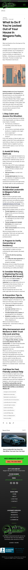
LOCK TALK (14, 499)
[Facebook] (11, 483)
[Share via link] (13, 423)
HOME (14, 494)
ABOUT (14, 496)
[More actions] (24, 18)
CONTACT (14, 501)
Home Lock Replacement (9, 415)
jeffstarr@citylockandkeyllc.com (14, 480)
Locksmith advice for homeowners (11, 399)
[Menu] (24, 5)
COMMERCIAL (14, 519)
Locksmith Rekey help (8, 413)
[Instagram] (14, 483)
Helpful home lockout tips (9, 394)
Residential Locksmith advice (10, 397)
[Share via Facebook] (3, 423)
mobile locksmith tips (8, 407)
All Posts (3, 10)
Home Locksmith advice (9, 410)
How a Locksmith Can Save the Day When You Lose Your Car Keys (14, 450)
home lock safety (7, 418)
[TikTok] (17, 483)
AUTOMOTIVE (14, 517)
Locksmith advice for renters (10, 402)
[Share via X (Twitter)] (6, 423)
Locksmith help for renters (9, 405)
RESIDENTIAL (14, 515)
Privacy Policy (20, 558)
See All (23, 430)
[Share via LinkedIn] (10, 423)
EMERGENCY (14, 512)
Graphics (13, 558)
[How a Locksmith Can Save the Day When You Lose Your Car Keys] (14, 440)
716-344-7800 (23, 1)
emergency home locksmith (10, 391)
